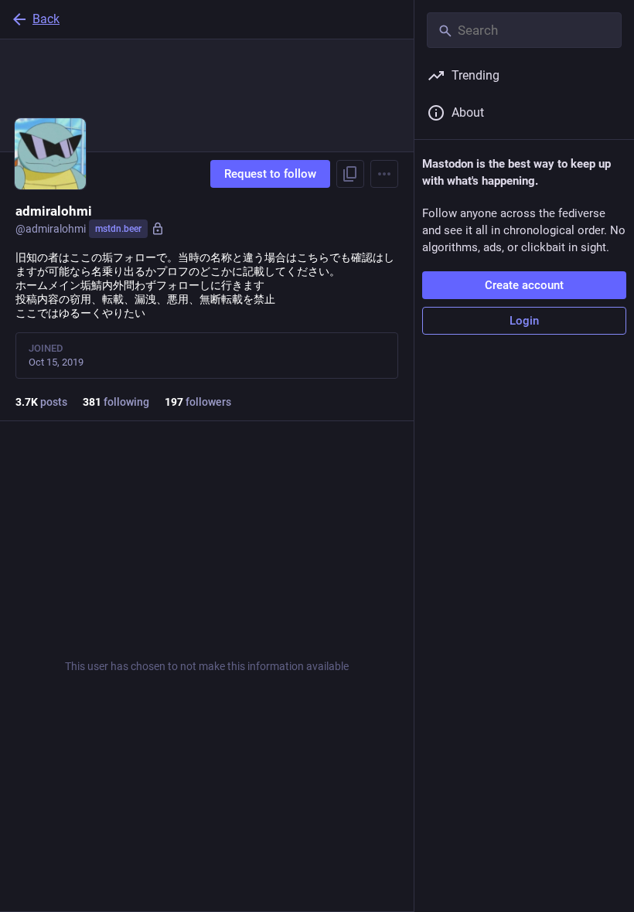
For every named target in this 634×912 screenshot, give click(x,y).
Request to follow (270, 174)
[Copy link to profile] (350, 174)
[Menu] (384, 174)
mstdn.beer (118, 228)
